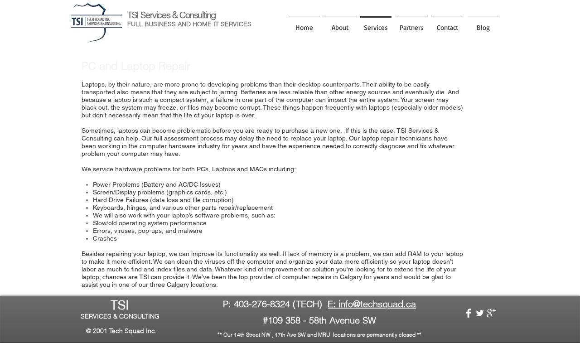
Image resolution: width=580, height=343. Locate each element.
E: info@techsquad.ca (372, 303)
